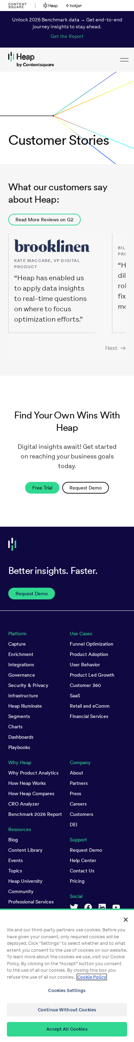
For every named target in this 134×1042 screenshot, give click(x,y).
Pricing (77, 881)
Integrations (21, 664)
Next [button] (111, 348)
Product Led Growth (92, 675)
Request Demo (86, 850)
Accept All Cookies (66, 1029)
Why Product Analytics (33, 773)
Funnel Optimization (91, 644)
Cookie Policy (91, 977)
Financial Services (89, 716)
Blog (13, 839)
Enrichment (20, 654)
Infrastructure (23, 695)
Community (21, 891)
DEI (73, 824)
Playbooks (19, 747)
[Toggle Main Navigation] (124, 59)
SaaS (75, 695)
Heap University (25, 881)
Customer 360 (85, 685)
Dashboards (20, 737)
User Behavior (85, 664)
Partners (79, 783)
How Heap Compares (31, 793)
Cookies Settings (67, 990)
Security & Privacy (28, 685)
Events (15, 860)
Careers (78, 804)
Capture (17, 644)
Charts (15, 726)
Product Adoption (89, 654)
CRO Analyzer (23, 804)
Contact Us (82, 870)
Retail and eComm (90, 706)
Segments (19, 716)
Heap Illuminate (25, 706)
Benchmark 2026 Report (35, 814)
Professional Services (31, 901)
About (76, 773)
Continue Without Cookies (67, 1009)
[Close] (125, 919)
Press (75, 793)
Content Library (25, 850)
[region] (67, 975)
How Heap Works (27, 783)
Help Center (83, 860)
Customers (81, 814)
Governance (21, 675)
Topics (15, 870)
